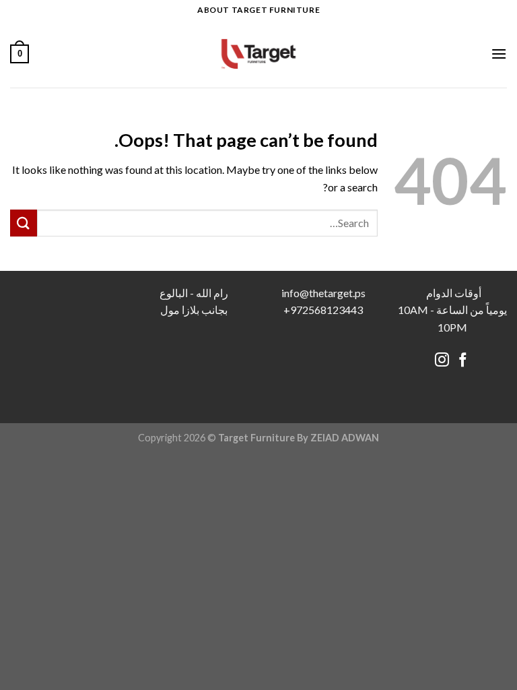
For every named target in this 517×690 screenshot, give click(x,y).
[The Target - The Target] (258, 53)
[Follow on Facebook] (463, 361)
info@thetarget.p (321, 292)
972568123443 (326, 309)
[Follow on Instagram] (442, 361)
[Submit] (23, 223)
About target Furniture (258, 10)
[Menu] (499, 53)
